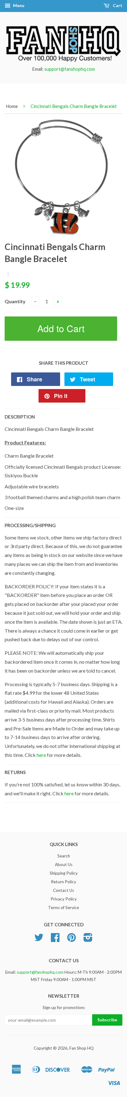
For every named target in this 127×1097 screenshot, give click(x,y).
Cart (117, 5)
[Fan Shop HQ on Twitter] (38, 939)
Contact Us (63, 890)
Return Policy (63, 881)
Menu (18, 5)
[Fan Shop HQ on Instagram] (88, 939)
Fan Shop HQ (81, 1048)
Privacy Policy (64, 898)
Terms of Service (63, 907)
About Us (63, 864)
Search (63, 855)
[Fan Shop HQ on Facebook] (55, 939)
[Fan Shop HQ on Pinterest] (71, 939)
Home (12, 106)
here (41, 755)
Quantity (15, 301)
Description (20, 416)
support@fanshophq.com (69, 69)
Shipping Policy (64, 873)
